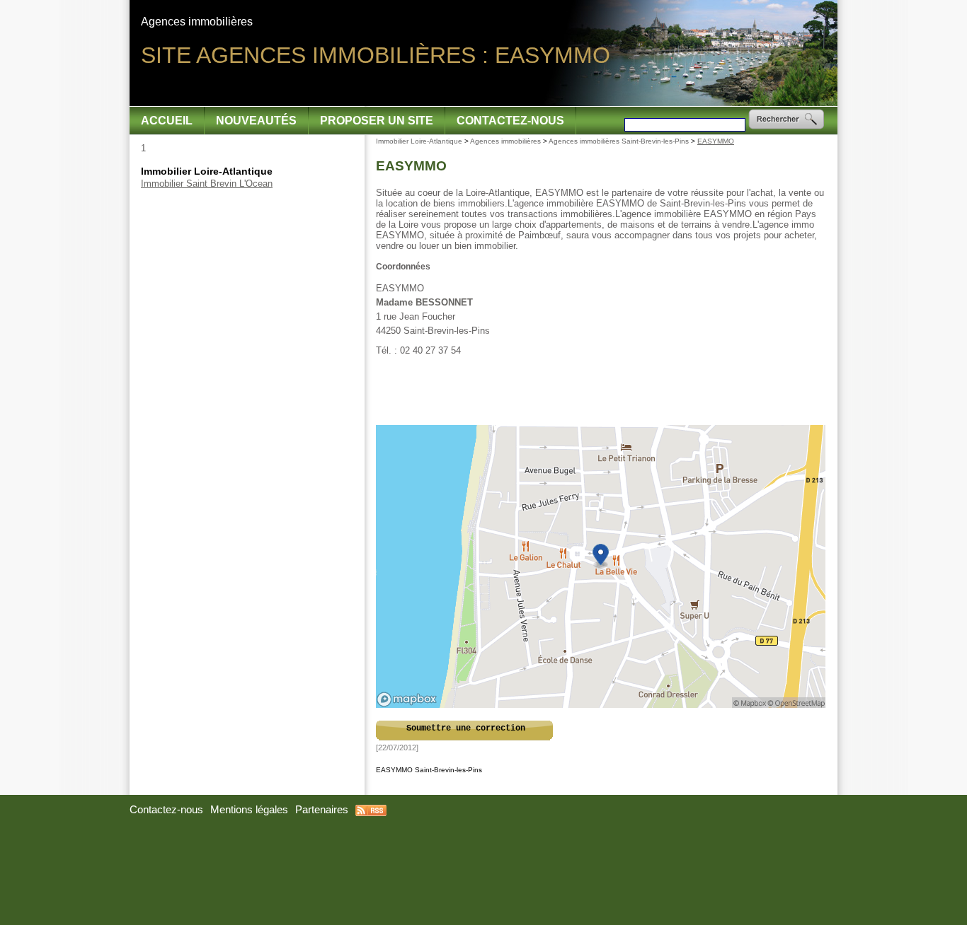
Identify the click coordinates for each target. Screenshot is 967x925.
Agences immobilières (505, 141)
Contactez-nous (510, 121)
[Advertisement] (601, 391)
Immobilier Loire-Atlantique (419, 141)
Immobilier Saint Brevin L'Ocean (207, 183)
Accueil (167, 121)
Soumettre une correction (465, 728)
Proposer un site (376, 121)
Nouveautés (256, 121)
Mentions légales (249, 809)
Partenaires (321, 809)
